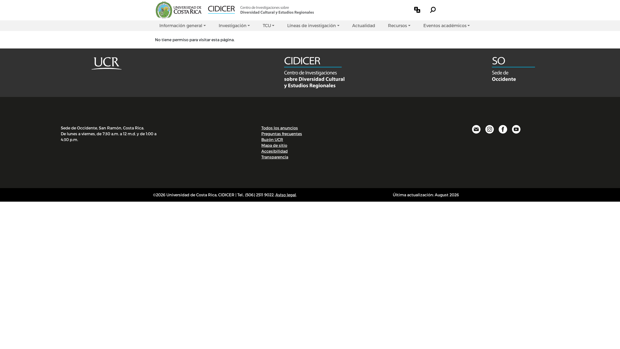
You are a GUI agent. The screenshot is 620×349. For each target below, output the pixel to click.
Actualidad (363, 25)
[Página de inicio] (314, 72)
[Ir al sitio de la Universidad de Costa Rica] (178, 9)
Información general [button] (180, 25)
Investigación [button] (233, 25)
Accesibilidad (274, 151)
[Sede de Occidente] (513, 68)
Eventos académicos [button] (444, 25)
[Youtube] (516, 128)
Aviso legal (285, 194)
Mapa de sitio (274, 145)
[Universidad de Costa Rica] (107, 62)
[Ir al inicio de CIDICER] (261, 9)
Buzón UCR (272, 139)
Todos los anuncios (279, 128)
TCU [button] (267, 25)
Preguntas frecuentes (281, 133)
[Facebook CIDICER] (503, 128)
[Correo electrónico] (476, 128)
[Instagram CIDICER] (489, 128)
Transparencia (274, 157)
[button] (417, 10)
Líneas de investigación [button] (311, 25)
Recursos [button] (397, 25)
